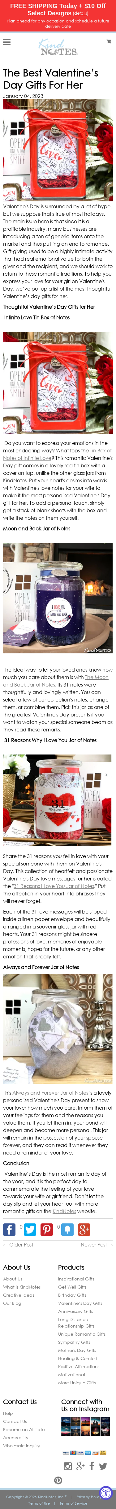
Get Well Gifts (72, 1287)
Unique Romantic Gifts (81, 1334)
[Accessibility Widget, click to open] (106, 1493)
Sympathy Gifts (74, 1342)
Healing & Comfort (77, 1358)
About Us (12, 1279)
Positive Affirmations (78, 1366)
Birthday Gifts (72, 1295)
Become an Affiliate (24, 1429)
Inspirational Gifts (76, 1279)
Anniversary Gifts (75, 1311)
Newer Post (94, 1244)
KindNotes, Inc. (52, 1496)
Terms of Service (74, 1503)
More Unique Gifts (77, 1383)
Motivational (71, 1374)
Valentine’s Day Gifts (80, 1303)
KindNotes (64, 1211)
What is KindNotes (22, 1287)
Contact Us (15, 1421)
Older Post (21, 1244)
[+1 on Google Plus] (85, 1226)
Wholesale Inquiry (21, 1446)
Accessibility (15, 1437)
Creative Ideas (18, 1295)
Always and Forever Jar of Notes (50, 1092)
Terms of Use (39, 1503)
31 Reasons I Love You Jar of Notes (54, 886)
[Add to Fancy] (69, 1226)
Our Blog (12, 1303)
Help (8, 1413)
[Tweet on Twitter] (32, 1226)
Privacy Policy (89, 1496)
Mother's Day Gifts (77, 1350)
